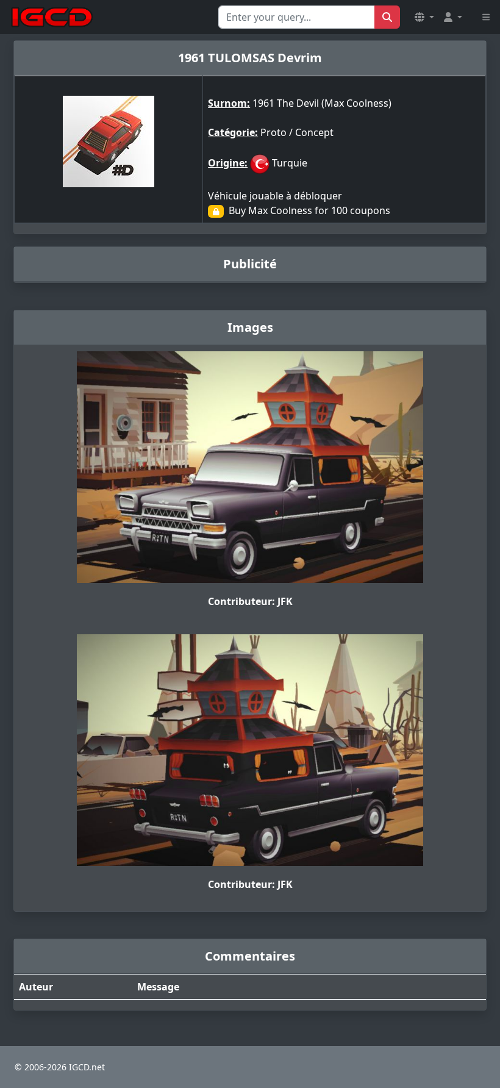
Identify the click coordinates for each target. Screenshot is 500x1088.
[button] (424, 17)
